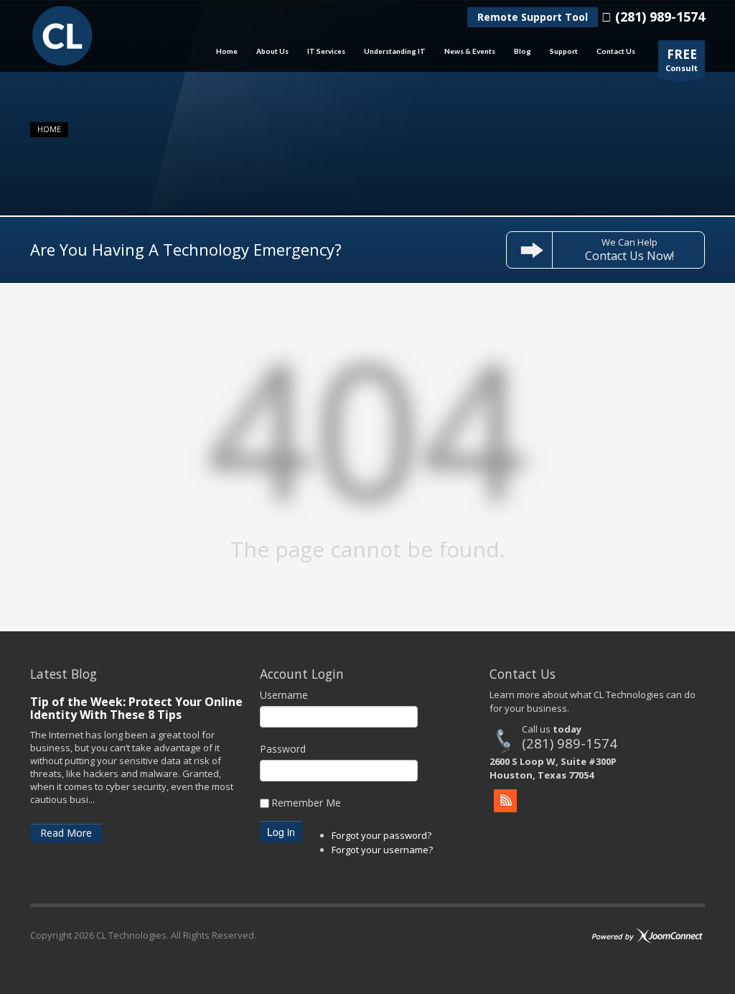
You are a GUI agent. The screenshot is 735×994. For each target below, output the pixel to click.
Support (559, 51)
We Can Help (629, 250)
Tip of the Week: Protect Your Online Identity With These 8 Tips (136, 708)
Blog (522, 51)
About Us (268, 51)
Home (222, 51)
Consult (681, 59)
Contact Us (615, 51)
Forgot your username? (382, 849)
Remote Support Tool (532, 17)
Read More (66, 833)
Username (284, 695)
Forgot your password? (381, 835)
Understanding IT (390, 51)
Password (283, 749)
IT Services (322, 51)
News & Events (465, 51)
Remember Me (306, 802)
